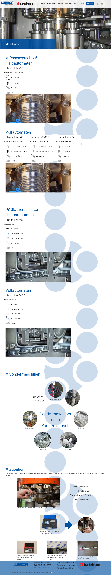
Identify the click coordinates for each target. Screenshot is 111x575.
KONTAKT (90, 4)
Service (60, 4)
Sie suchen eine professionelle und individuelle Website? (30, 573)
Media (76, 4)
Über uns (68, 4)
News (82, 4)
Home (43, 4)
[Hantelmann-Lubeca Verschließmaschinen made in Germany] (7, 3)
